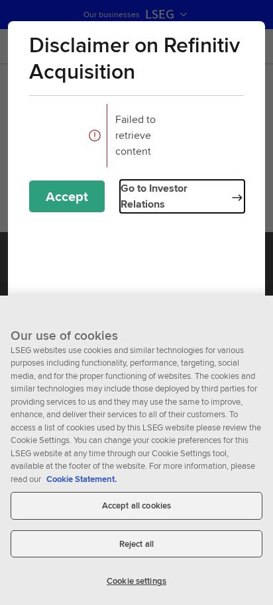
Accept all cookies (136, 505)
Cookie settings (136, 581)
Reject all (136, 544)
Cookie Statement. (81, 479)
